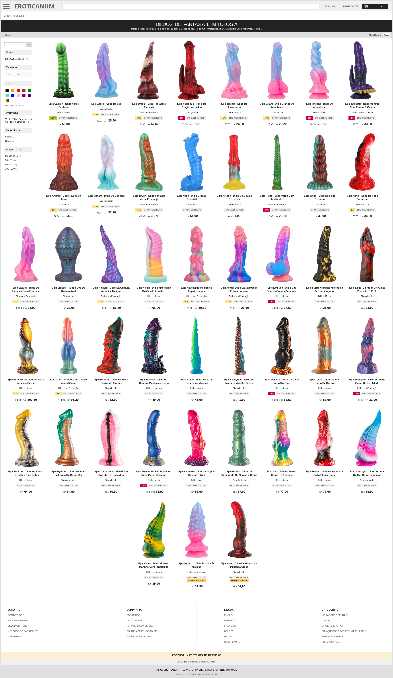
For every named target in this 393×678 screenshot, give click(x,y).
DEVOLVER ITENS (17, 625)
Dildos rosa (196, 480)
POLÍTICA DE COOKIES (139, 636)
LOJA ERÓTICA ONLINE (194, 670)
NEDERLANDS (232, 642)
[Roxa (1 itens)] (23, 95)
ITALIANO (229, 636)
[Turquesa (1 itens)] (7, 95)
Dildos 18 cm (362, 204)
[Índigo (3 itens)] (29, 95)
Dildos (7, 15)
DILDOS (326, 620)
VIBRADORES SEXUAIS (335, 615)
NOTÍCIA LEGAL (135, 620)
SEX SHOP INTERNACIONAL (222, 670)
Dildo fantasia (239, 480)
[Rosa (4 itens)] (18, 95)
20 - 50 (8, 160)
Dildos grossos (192, 112)
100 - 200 (10, 168)
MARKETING (14, 636)
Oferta (8, 136)
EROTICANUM (34, 6)
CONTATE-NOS (16, 615)
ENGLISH (229, 615)
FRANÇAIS (230, 625)
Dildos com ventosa (196, 572)
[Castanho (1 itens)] (23, 90)
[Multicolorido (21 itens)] (7, 100)
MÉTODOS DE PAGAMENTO (23, 631)
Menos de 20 (11, 156)
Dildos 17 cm (324, 296)
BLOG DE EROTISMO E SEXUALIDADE (196, 662)
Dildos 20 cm (319, 204)
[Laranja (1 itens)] (12, 90)
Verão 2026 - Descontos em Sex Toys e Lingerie (19, 120)
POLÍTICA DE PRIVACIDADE (141, 631)
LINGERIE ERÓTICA (332, 625)
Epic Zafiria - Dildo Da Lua (106, 104)
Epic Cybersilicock (14, 59)
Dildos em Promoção (149, 112)
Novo (386, 35)
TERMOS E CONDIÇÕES (139, 625)
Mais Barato (375, 35)
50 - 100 (9, 164)
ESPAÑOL (229, 620)
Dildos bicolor (63, 112)
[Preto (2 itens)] (7, 90)
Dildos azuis (192, 204)
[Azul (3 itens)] (12, 95)
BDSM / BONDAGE (332, 642)
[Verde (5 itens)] (29, 90)
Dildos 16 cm (63, 204)
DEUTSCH (229, 631)
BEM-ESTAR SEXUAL (333, 636)
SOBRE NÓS (133, 615)
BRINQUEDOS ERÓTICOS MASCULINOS (344, 631)
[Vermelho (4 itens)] (18, 90)
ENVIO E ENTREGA (18, 620)
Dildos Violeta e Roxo (362, 112)
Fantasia (19, 15)
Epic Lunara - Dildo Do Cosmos (106, 196)
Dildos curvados (154, 388)
